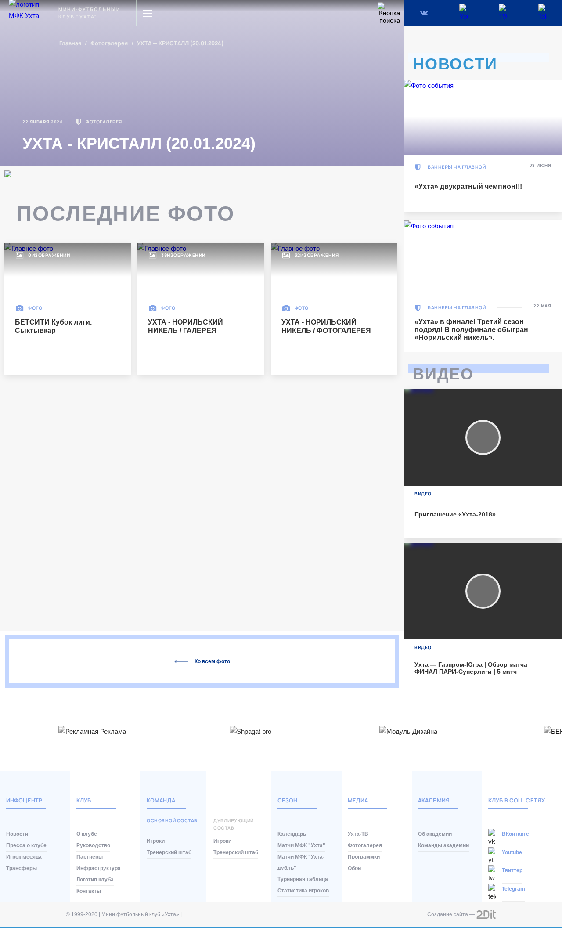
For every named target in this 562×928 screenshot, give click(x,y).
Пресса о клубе (26, 845)
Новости (17, 834)
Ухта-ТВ (358, 834)
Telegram (513, 889)
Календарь (291, 834)
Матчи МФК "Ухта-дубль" (300, 862)
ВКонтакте (515, 834)
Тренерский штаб (169, 852)
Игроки (156, 841)
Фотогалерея (109, 43)
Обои (354, 868)
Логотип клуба (95, 880)
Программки (364, 857)
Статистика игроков (303, 891)
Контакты (88, 891)
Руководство (93, 845)
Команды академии (443, 845)
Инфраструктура (98, 868)
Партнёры (89, 857)
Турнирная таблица (302, 879)
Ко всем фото (212, 661)
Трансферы (21, 868)
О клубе (86, 834)
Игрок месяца (24, 857)
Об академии (435, 834)
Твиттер (512, 870)
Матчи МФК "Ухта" (301, 845)
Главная (70, 43)
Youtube (512, 852)
